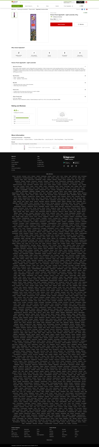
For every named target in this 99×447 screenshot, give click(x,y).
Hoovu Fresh (53, 12)
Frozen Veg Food (15, 436)
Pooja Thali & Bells (69, 139)
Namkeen (26, 433)
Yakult (76, 433)
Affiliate (13, 166)
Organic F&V (14, 433)
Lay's (76, 436)
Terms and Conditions (16, 168)
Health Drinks (27, 431)
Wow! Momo (64, 434)
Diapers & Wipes (27, 436)
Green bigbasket (15, 162)
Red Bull (51, 431)
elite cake (64, 431)
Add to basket (61, 24)
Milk (12, 431)
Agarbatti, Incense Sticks (18, 139)
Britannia (51, 434)
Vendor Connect (40, 166)
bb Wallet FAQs (40, 162)
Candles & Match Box (39, 139)
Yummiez (51, 433)
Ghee (38, 429)
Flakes (38, 431)
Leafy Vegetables (40, 434)
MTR (76, 429)
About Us (13, 158)
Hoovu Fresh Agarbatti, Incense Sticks (28, 144)
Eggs (38, 433)
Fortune (76, 434)
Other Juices (27, 434)
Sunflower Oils (15, 429)
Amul (51, 429)
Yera (63, 433)
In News (13, 160)
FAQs (38, 158)
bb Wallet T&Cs (40, 164)
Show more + (49, 439)
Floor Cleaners (15, 434)
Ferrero (63, 436)
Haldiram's (52, 436)
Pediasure (77, 431)
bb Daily (13, 170)
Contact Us (39, 160)
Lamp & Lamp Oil (49, 139)
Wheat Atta (26, 429)
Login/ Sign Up (80, 2)
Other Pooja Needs (59, 139)
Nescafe (64, 429)
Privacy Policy (14, 164)
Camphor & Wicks (28, 139)
